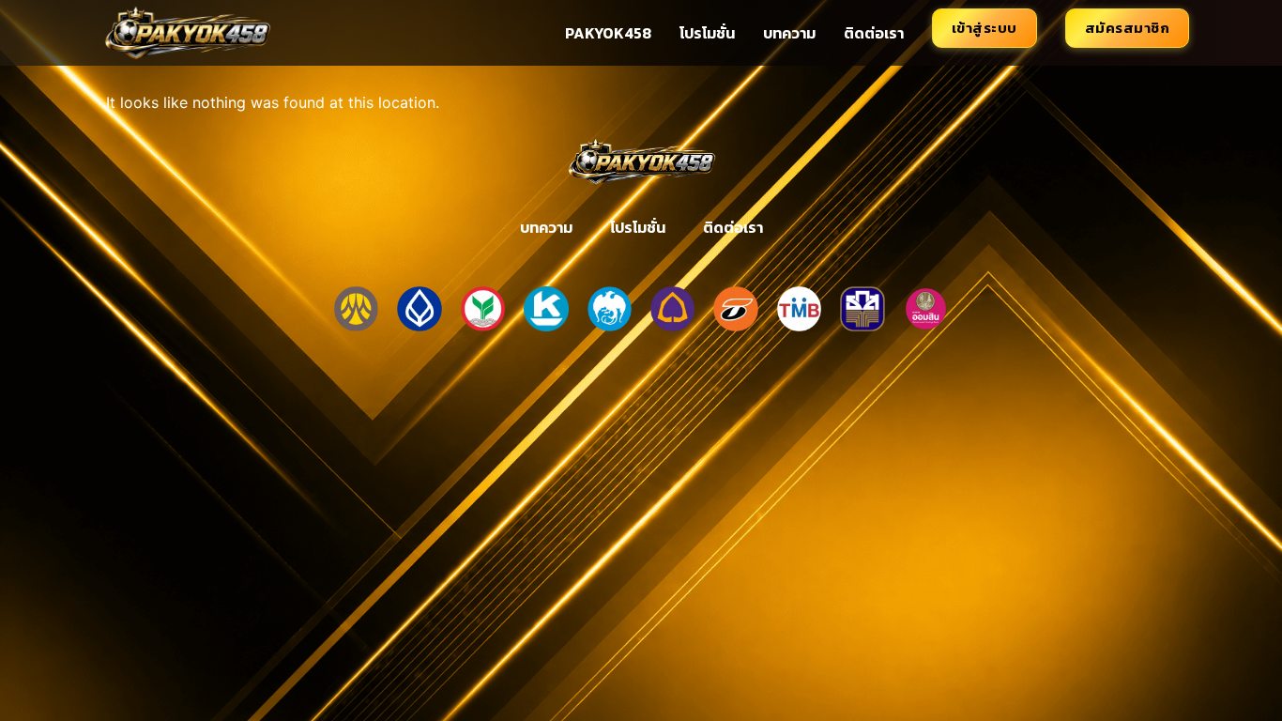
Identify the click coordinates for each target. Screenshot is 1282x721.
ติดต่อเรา (874, 33)
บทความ (789, 33)
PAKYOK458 (608, 33)
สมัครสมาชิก (1127, 27)
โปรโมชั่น (707, 33)
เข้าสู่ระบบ (984, 27)
